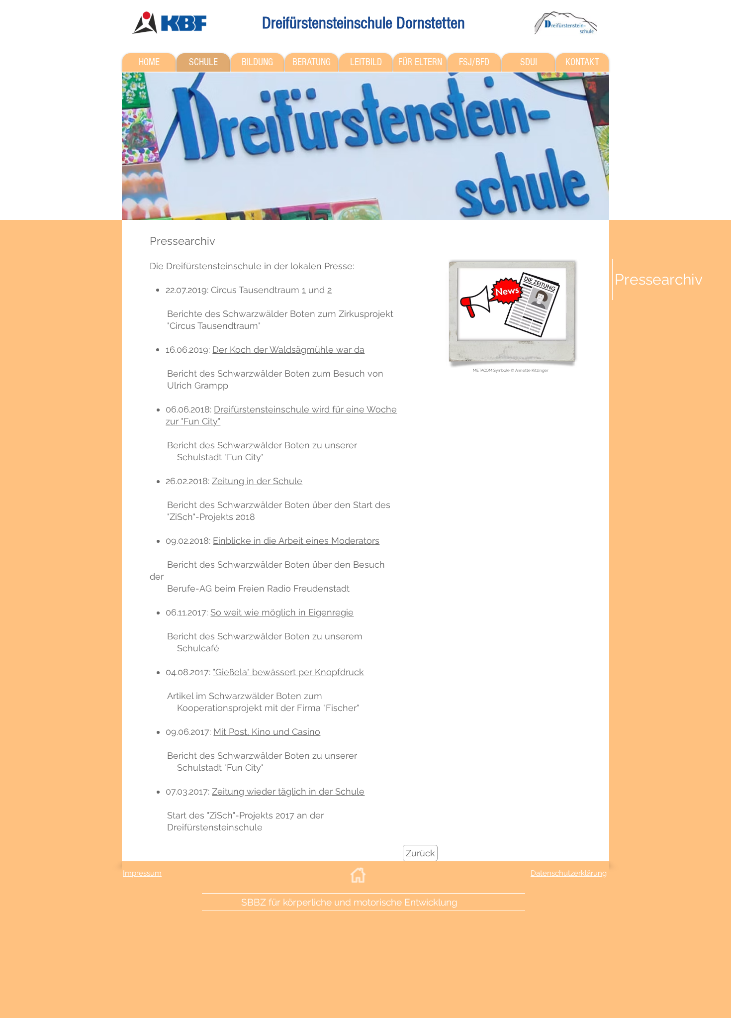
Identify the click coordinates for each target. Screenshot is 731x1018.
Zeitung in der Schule (257, 481)
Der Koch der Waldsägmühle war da (288, 349)
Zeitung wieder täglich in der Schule (288, 791)
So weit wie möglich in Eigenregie (282, 612)
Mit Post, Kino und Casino (266, 731)
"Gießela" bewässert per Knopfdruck (288, 672)
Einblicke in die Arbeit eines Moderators (296, 540)
